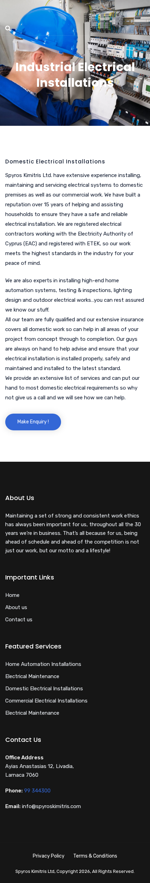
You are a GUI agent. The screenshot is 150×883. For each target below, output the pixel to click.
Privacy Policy (49, 856)
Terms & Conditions (95, 856)
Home (12, 595)
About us (16, 607)
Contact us (18, 619)
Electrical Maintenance (32, 676)
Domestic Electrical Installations (44, 688)
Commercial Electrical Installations (46, 701)
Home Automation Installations (43, 664)
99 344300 (37, 791)
